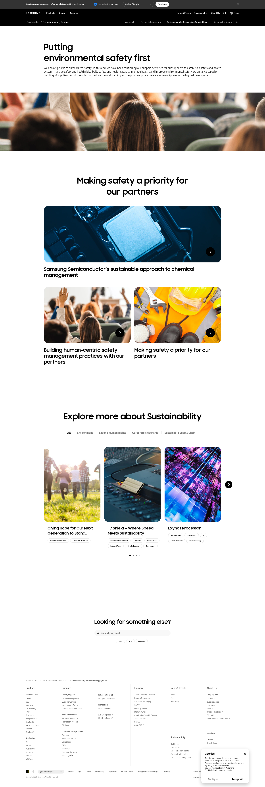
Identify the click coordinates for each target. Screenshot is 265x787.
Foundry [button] (74, 13)
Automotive (30, 748)
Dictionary (66, 725)
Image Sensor (31, 718)
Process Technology (142, 698)
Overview (65, 735)
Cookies (88, 772)
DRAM (28, 698)
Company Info (212, 694)
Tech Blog (175, 701)
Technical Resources (70, 718)
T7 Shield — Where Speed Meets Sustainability (131, 531)
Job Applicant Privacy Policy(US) (149, 772)
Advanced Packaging (142, 701)
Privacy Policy (225, 768)
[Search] (98, 633)
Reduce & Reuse (115, 546)
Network (29, 752)
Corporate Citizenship (80, 540)
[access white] (32, 771)
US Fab (137, 722)
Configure (213, 779)
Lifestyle (29, 759)
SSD (27, 702)
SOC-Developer (104, 718)
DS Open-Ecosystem (106, 698)
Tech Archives (140, 718)
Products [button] (50, 13)
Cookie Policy (210, 770)
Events (173, 698)
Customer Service (69, 702)
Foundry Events (140, 708)
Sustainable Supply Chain (33, 22)
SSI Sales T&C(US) (127, 772)
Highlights (175, 744)
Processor (141, 641)
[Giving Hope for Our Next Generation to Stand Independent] (72, 484)
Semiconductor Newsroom (217, 718)
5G (203, 535)
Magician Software (69, 752)
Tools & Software (69, 738)
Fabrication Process (70, 722)
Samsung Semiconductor (119, 540)
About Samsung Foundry (144, 694)
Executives (211, 705)
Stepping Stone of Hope (58, 540)
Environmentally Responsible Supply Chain (187, 22)
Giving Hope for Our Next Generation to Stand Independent (70, 531)
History (210, 708)
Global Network (104, 708)
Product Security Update (72, 708)
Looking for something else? (132, 622)
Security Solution (33, 725)
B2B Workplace (104, 714)
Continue (162, 4)
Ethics (209, 715)
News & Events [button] (184, 13)
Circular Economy (134, 546)
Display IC (30, 722)
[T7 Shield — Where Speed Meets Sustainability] (132, 484)
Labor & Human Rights (112, 433)
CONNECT (138, 725)
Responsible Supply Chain (226, 22)
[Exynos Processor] (193, 484)
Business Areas (213, 702)
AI (26, 742)
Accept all (237, 779)
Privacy (70, 772)
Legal (79, 772)
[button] (130, 555)
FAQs (64, 745)
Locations (211, 733)
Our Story (211, 698)
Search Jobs (212, 743)
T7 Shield (137, 540)
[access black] (27, 771)
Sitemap (167, 772)
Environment (85, 433)
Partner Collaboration (151, 22)
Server (28, 745)
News (173, 694)
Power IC (29, 728)
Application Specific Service (145, 715)
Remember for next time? (108, 4)
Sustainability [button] (200, 13)
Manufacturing (140, 712)
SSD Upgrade (67, 755)
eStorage (29, 705)
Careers (210, 739)
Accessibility (99, 772)
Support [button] (62, 13)
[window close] (245, 754)
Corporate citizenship (145, 433)
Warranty (65, 748)
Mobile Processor (176, 541)
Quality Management (70, 698)
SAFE (120, 641)
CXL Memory (31, 708)
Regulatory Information (71, 705)
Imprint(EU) (113, 772)
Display (29, 732)
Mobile (28, 755)
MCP (130, 641)
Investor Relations (214, 712)
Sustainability (152, 540)
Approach (129, 22)
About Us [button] (215, 13)
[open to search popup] (224, 13)
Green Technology (195, 541)
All (69, 433)
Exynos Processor (184, 528)
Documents (66, 742)
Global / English (132, 4)
